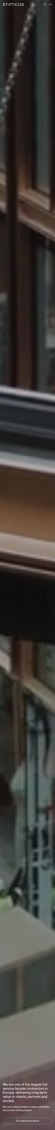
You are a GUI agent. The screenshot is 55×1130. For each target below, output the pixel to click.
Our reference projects (27, 1121)
